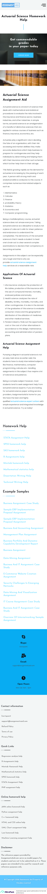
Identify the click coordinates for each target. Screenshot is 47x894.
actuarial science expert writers (25, 401)
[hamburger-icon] (42, 5)
